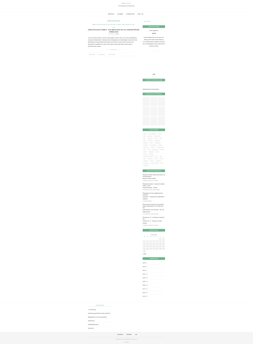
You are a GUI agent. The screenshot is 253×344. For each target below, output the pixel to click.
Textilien (161, 158)
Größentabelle (153, 145)
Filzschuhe (150, 140)
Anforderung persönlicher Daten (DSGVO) (99, 313)
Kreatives (111, 14)
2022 (144, 270)
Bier (144, 138)
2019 (144, 281)
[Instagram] (124, 8)
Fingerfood (157, 140)
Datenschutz (91, 320)
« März (144, 254)
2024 (144, 263)
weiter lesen (114, 49)
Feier (144, 140)
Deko (160, 138)
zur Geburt (145, 165)
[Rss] (128, 8)
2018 (144, 285)
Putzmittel (151, 154)
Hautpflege (145, 147)
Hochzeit (152, 147)
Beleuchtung (157, 136)
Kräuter (162, 149)
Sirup (144, 158)
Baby (144, 136)
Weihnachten (146, 163)
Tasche (155, 158)
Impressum (91, 328)
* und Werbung (92, 309)
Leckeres (120, 14)
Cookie (155, 138)
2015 (144, 296)
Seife (156, 156)
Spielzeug (150, 158)
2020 (144, 277)
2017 (144, 289)
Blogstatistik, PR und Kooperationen (97, 317)
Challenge (150, 138)
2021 (144, 274)
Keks (149, 149)
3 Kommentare (101, 54)
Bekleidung (150, 136)
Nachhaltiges (130, 14)
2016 (144, 292)
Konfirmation (155, 149)
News (139, 14)
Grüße (160, 145)
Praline (145, 154)
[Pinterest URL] (146, 102)
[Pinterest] (126, 8)
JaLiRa (117, 33)
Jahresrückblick (160, 147)
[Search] (144, 14)
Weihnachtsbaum (154, 163)
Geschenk (145, 145)
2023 (144, 266)
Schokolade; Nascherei (148, 156)
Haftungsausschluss (93, 324)
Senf (161, 156)
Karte (144, 149)
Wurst (161, 163)
